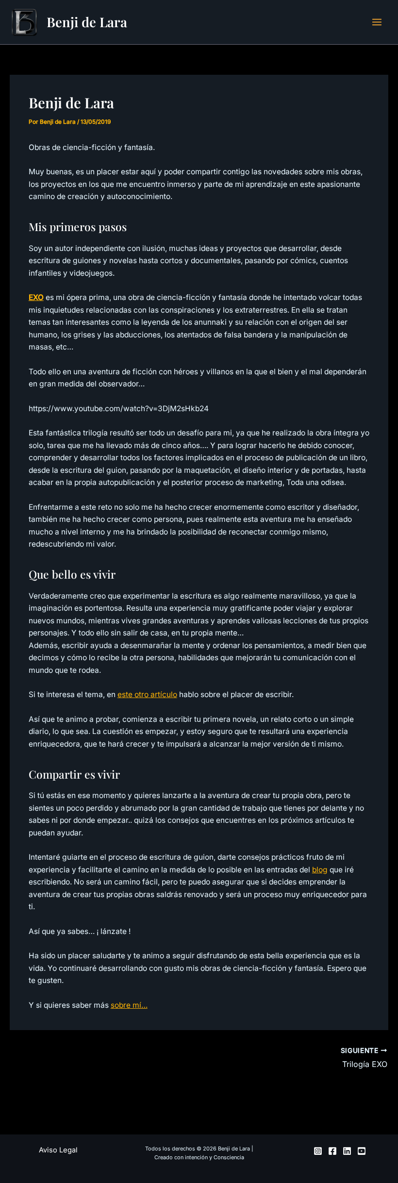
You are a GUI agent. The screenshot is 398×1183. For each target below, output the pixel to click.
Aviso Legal (58, 1150)
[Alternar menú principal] (377, 22)
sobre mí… (129, 1005)
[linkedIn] (347, 1151)
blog (320, 869)
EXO (36, 297)
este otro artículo (147, 694)
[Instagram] (318, 1151)
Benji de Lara (87, 22)
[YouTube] (361, 1151)
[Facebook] (332, 1151)
